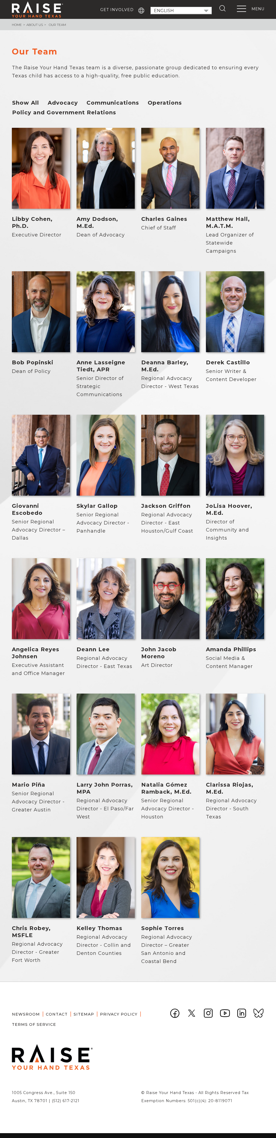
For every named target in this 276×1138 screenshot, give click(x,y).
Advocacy (63, 103)
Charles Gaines (164, 219)
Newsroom (26, 1014)
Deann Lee (93, 649)
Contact (57, 1014)
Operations (165, 103)
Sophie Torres (162, 928)
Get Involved (117, 9)
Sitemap (84, 1014)
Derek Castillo (228, 362)
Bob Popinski (32, 362)
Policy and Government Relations (64, 112)
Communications (113, 103)
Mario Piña (28, 784)
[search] (224, 8)
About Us (34, 25)
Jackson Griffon (166, 506)
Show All (25, 103)
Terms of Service (34, 1024)
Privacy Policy (118, 1014)
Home (17, 25)
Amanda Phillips (231, 649)
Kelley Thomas (99, 928)
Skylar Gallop (97, 506)
